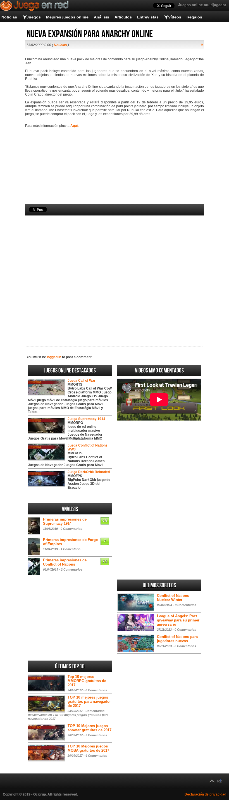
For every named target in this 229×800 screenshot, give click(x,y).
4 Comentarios (96, 755)
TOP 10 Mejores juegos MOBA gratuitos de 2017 (88, 748)
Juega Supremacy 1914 (86, 419)
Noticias (9, 17)
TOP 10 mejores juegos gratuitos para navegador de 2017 (89, 701)
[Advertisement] (114, 271)
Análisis (101, 17)
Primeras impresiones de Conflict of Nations (65, 562)
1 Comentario (70, 549)
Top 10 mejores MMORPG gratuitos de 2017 (87, 681)
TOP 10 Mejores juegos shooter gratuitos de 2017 (89, 728)
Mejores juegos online (67, 17)
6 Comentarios (96, 690)
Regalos (194, 17)
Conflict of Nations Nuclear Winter (173, 598)
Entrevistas (148, 17)
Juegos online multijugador (202, 5)
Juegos (34, 17)
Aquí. (74, 126)
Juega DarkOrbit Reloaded (89, 472)
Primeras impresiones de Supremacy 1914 (65, 521)
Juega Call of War (82, 381)
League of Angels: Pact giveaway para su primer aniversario (178, 620)
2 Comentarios (71, 569)
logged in (54, 357)
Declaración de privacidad (205, 794)
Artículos (123, 17)
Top (219, 781)
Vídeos (174, 17)
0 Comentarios (71, 528)
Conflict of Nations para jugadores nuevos (177, 639)
